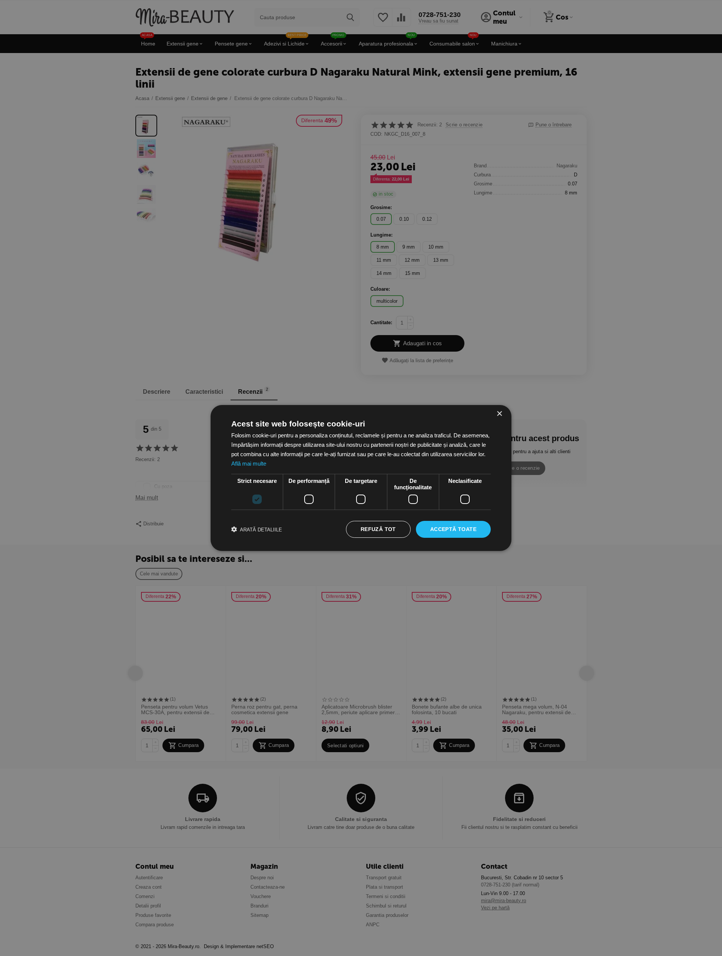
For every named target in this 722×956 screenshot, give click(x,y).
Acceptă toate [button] (453, 529)
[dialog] (361, 478)
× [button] (499, 414)
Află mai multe (248, 463)
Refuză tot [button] (378, 529)
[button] (256, 529)
